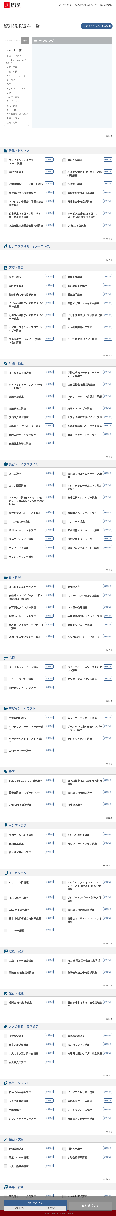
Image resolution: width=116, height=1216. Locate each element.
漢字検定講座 (16, 1036)
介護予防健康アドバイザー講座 (85, 417)
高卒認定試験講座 (19, 1044)
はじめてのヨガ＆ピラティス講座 (85, 475)
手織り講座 (15, 1109)
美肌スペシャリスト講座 (22, 530)
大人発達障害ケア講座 (80, 327)
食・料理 (11, 80)
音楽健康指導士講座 (20, 443)
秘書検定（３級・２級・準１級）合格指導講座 (25, 215)
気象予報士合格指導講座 (81, 192)
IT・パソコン (13, 101)
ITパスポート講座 (90, 113)
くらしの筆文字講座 (79, 834)
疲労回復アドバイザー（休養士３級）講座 (26, 341)
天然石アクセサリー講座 (81, 1118)
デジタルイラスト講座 (80, 738)
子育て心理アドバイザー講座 (83, 303)
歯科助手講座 (16, 285)
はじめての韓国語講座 (80, 792)
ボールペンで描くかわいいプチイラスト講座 (85, 728)
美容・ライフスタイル (17, 76)
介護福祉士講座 (17, 408)
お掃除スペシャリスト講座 (82, 513)
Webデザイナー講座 (20, 750)
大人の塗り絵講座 (19, 1166)
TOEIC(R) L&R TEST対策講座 (25, 780)
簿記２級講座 (16, 172)
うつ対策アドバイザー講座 (82, 339)
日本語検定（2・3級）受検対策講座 (85, 782)
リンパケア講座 (76, 521)
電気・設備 (12, 105)
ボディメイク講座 (19, 548)
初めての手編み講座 (20, 1092)
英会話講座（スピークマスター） (25, 794)
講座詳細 (64, 51)
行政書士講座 (46, 68)
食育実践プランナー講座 (22, 607)
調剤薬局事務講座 (77, 285)
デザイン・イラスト (16, 88)
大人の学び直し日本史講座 (23, 1053)
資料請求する (90, 1205)
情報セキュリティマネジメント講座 (85, 920)
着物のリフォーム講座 (80, 1101)
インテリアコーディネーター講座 (26, 728)
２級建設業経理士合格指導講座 (26, 225)
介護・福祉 (12, 71)
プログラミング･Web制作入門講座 (84, 899)
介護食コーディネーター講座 (25, 426)
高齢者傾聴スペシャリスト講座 (85, 426)
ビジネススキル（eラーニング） (17, 61)
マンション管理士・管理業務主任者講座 (26, 203)
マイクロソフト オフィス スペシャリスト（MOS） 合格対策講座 (84, 885)
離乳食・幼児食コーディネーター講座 (26, 627)
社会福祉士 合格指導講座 (81, 384)
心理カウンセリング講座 (22, 687)
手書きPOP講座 (17, 718)
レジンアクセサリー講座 (22, 1118)
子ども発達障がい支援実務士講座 (49, 81)
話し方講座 (15, 473)
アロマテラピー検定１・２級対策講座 (85, 487)
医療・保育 (12, 67)
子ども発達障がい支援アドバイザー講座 (26, 305)
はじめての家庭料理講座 (22, 586)
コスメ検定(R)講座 (19, 521)
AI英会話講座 (75, 804)
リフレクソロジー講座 (21, 556)
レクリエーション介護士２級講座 (85, 398)
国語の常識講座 (76, 1036)
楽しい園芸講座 (17, 485)
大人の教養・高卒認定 (17, 114)
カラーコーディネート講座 (82, 718)
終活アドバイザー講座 (80, 408)
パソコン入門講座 (19, 882)
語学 (9, 93)
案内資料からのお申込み (96, 26)
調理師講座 (74, 586)
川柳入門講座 (75, 1148)
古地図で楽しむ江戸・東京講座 (85, 1053)
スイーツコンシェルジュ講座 (83, 595)
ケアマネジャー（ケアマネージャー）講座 (90, 98)
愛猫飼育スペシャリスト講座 (83, 530)
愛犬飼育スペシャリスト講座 (25, 513)
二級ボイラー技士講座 (21, 960)
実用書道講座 (16, 843)
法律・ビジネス (14, 56)
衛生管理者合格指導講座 (22, 192)
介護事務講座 (16, 396)
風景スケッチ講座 (19, 1157)
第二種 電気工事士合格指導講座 (84, 962)
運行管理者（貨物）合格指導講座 (85, 1004)
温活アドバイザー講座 (21, 539)
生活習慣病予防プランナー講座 (85, 616)
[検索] (25, 41)
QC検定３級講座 (77, 225)
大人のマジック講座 (79, 1044)
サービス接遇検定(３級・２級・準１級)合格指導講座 (83, 215)
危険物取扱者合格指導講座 (82, 972)
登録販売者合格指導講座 (90, 81)
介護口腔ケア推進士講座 (22, 434)
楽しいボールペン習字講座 (82, 843)
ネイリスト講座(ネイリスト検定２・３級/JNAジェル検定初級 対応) (26, 501)
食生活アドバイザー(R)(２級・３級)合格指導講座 (26, 597)
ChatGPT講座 (16, 930)
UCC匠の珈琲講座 (78, 607)
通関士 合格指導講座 (20, 1002)
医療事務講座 (87, 68)
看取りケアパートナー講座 (82, 434)
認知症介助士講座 (19, 417)
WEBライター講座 (19, 909)
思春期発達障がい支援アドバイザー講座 (26, 317)
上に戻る (109, 136)
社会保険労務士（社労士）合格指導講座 (85, 174)
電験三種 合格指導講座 (21, 972)
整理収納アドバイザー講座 (82, 497)
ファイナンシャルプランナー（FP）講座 (49, 116)
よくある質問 (65, 5)
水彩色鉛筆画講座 (77, 1157)
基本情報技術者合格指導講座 (25, 918)
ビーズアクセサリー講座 (81, 1092)
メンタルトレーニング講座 (23, 667)
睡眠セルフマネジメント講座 (83, 548)
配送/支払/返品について (86, 5)
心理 (9, 84)
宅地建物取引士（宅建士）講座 (89, 55)
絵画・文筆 (12, 122)
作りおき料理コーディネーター (85, 636)
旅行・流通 (12, 110)
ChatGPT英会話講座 (20, 804)
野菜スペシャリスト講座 (22, 616)
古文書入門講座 (17, 1062)
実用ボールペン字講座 (49, 55)
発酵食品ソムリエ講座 (80, 625)
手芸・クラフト (14, 118)
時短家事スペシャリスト (81, 539)
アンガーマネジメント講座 (82, 679)
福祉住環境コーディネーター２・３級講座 (83, 374)
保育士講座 (15, 277)
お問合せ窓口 (106, 5)
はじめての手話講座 (20, 372)
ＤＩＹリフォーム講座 (80, 1109)
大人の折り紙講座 (19, 1101)
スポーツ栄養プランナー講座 (25, 636)
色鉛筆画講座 (16, 1148)
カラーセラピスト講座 (21, 679)
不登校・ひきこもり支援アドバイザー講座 (26, 329)
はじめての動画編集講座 (81, 909)
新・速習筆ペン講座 (20, 852)
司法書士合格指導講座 (80, 201)
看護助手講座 (75, 294)
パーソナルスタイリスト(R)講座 (25, 740)
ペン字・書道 (13, 97)
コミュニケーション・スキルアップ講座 (85, 669)
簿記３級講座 (46, 95)
